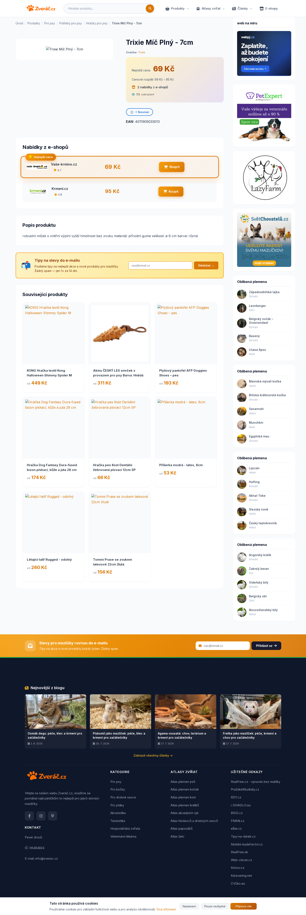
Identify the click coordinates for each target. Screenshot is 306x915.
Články (243, 8)
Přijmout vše (243, 906)
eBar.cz (236, 828)
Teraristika (117, 821)
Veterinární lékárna (123, 836)
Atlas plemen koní (183, 797)
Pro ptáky (117, 805)
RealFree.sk (239, 852)
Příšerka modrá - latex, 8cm (181, 465)
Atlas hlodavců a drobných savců (194, 821)
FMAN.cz (237, 821)
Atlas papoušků (181, 828)
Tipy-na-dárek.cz (243, 836)
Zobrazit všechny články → (153, 755)
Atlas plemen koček (184, 789)
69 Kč (163, 68)
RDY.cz (236, 797)
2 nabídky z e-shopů (152, 87)
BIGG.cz (237, 813)
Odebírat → (206, 265)
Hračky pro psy (96, 23)
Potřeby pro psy (70, 23)
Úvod (19, 23)
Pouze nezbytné (214, 906)
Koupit (174, 167)
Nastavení (189, 906)
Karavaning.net (241, 876)
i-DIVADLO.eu (241, 805)
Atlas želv (177, 836)
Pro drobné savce (123, 797)
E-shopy (271, 8)
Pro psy (49, 23)
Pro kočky (117, 789)
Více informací (166, 909)
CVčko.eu (238, 883)
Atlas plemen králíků (184, 805)
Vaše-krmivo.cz (64, 164)
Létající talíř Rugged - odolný (49, 559)
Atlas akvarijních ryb (184, 813)
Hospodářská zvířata (125, 828)
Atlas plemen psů (182, 782)
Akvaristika (118, 813)
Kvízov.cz (237, 868)
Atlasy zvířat (211, 8)
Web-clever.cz (241, 860)
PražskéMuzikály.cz (245, 789)
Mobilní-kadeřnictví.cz (247, 844)
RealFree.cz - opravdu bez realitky (255, 782)
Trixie (141, 52)
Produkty (178, 8)
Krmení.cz (60, 189)
